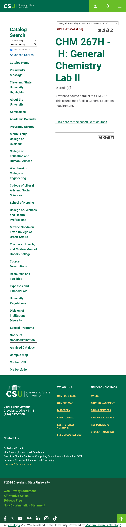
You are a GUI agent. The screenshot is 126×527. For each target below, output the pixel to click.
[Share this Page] (103, 30)
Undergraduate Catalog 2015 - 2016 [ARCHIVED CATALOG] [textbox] (83, 23)
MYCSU (95, 396)
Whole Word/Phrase (22, 50)
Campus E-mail (66, 396)
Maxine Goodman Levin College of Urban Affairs (22, 232)
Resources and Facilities (20, 276)
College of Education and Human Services (21, 156)
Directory (63, 410)
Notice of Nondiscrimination (22, 337)
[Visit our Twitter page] (12, 518)
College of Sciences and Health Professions (23, 215)
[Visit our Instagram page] (46, 518)
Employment (65, 417)
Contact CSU (18, 362)
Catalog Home (19, 62)
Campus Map (19, 355)
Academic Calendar (23, 119)
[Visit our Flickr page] (29, 518)
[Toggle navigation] (120, 6)
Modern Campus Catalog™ (103, 525)
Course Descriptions (18, 264)
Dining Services (101, 410)
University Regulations (18, 301)
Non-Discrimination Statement (24, 505)
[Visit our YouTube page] (20, 518)
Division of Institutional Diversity (18, 315)
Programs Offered (22, 126)
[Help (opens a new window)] (111, 30)
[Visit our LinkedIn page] (38, 518)
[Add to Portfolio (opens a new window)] (99, 30)
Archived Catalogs (22, 347)
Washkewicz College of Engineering (18, 173)
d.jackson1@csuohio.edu (17, 464)
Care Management (103, 403)
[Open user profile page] (95, 6)
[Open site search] (107, 6)
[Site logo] (19, 6)
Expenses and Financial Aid (19, 288)
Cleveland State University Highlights (21, 87)
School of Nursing (22, 202)
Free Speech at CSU (69, 434)
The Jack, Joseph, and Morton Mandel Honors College (23, 249)
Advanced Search (22, 55)
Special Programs (22, 328)
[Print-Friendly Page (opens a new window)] (107, 30)
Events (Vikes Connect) (66, 426)
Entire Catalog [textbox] (17, 41)
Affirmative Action (16, 496)
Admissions (18, 112)
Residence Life (100, 424)
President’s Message (17, 72)
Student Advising (102, 432)
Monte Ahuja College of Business (18, 139)
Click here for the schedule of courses (81, 122)
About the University (17, 102)
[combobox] (87, 23)
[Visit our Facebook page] (5, 518)
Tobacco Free (13, 500)
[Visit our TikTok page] (55, 518)
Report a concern (102, 417)
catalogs (14, 525)
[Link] (121, 518)
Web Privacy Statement (20, 491)
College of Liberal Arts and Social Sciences (22, 190)
